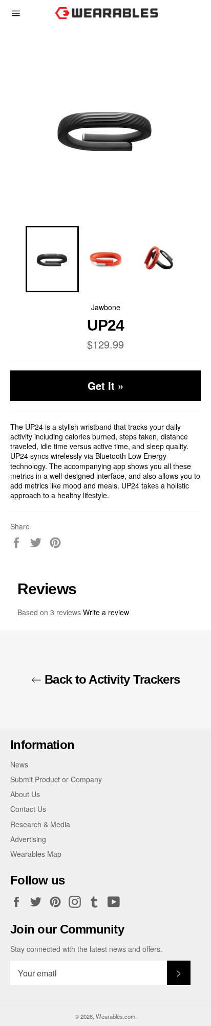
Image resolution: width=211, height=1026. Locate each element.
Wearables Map (35, 854)
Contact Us (28, 809)
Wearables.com (115, 1016)
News (19, 764)
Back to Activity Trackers (110, 679)
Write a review (106, 612)
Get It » (105, 385)
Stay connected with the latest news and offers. (86, 949)
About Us (25, 794)
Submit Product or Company (56, 779)
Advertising (28, 839)
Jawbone (105, 307)
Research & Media (40, 824)
